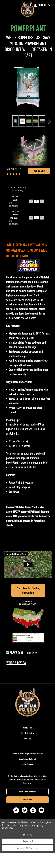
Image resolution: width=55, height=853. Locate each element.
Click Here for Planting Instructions (28, 590)
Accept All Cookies (27, 848)
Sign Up (42, 5)
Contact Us (27, 727)
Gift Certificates (27, 733)
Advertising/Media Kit (27, 759)
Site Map (27, 738)
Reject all (27, 841)
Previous (7, 121)
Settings (27, 834)
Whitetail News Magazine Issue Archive (28, 753)
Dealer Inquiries (28, 764)
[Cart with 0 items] (49, 5)
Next (49, 121)
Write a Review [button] (16, 663)
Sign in (35, 5)
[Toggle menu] (4, 5)
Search (30, 5)
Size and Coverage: (17, 189)
